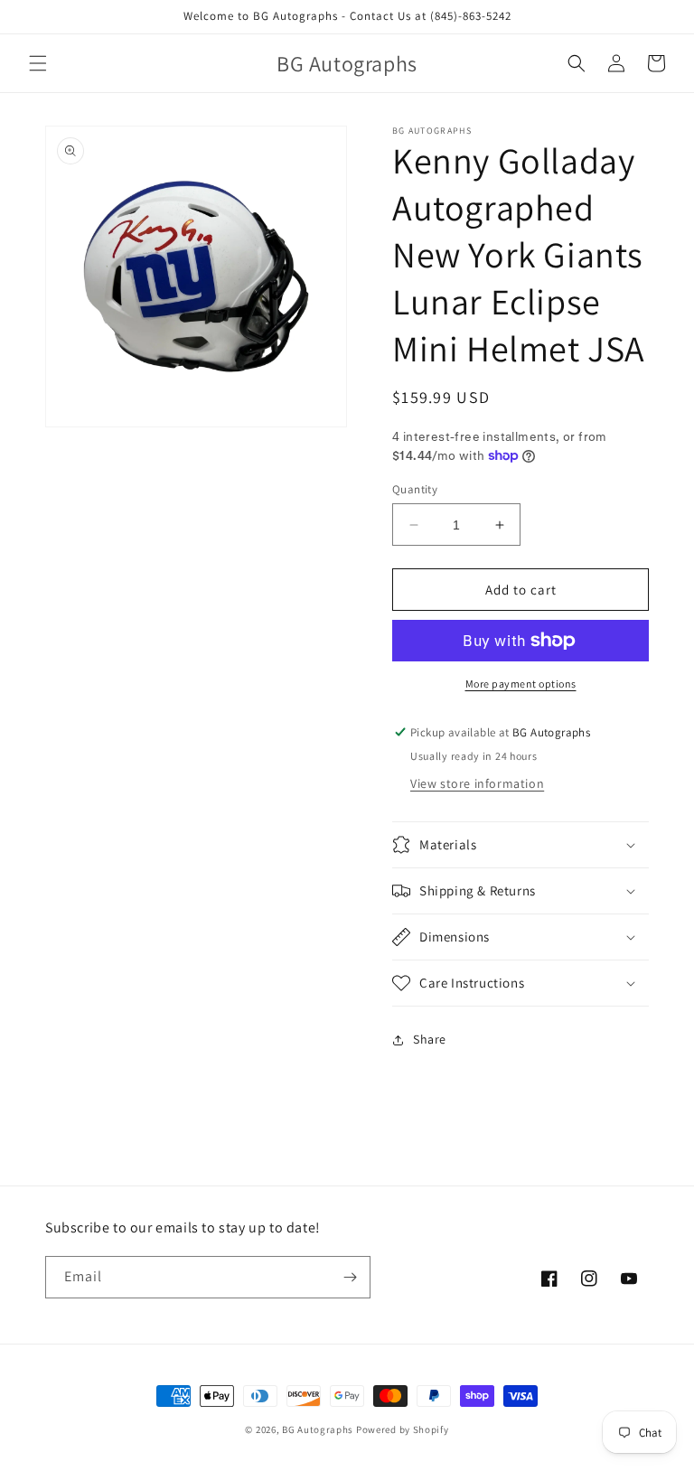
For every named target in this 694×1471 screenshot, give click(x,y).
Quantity (414, 489)
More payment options (521, 683)
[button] (38, 63)
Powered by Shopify (402, 1429)
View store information (477, 783)
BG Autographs (317, 1429)
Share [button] (429, 1039)
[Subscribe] (350, 1277)
